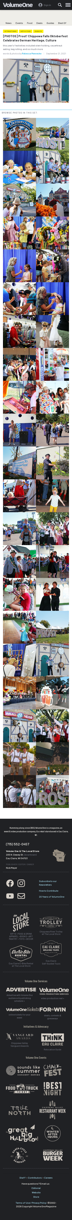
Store (36, 1196)
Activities (26, 31)
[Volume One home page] (19, 6)
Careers (48, 1177)
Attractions (10, 31)
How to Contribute (48, 890)
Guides (50, 23)
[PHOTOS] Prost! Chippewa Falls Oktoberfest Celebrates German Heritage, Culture (35, 38)
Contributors (35, 1177)
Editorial (36, 1188)
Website (36, 1192)
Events (19, 23)
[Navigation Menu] (68, 5)
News (9, 23)
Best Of (62, 23)
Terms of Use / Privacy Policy (31, 1202)
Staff (22, 1177)
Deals (39, 23)
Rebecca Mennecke (31, 53)
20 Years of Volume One (51, 896)
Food (29, 23)
